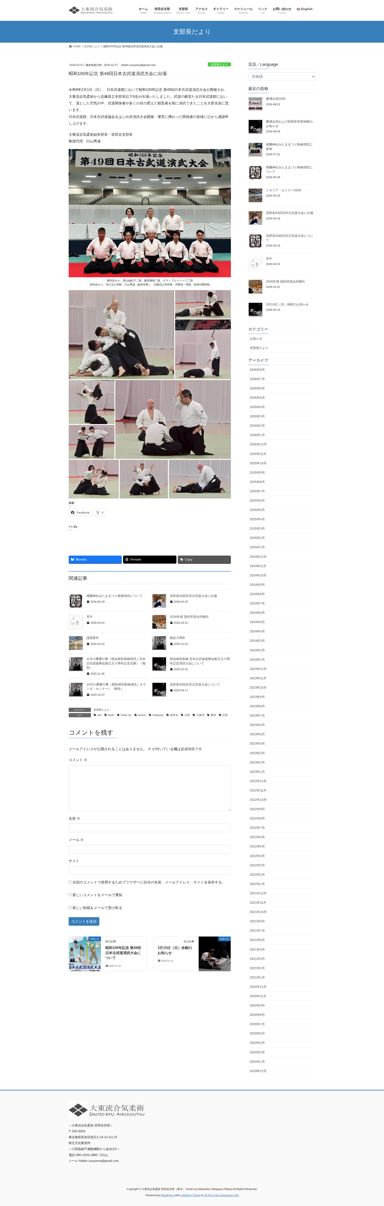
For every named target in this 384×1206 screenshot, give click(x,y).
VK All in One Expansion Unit (221, 1195)
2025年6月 (257, 500)
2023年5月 (257, 734)
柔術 (213, 715)
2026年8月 (257, 369)
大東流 (200, 715)
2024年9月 (257, 584)
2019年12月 (258, 1071)
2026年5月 (257, 397)
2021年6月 (257, 940)
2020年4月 (257, 1043)
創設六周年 (177, 638)
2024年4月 (257, 631)
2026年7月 (257, 379)
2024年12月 (258, 556)
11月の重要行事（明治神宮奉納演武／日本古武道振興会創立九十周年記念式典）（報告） (116, 663)
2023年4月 (257, 743)
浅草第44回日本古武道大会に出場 (193, 596)
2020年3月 (257, 1052)
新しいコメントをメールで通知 (97, 895)
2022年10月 (258, 799)
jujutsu (142, 715)
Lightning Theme (190, 1195)
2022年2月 (257, 874)
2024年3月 (257, 640)
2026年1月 (257, 435)
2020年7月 (257, 1024)
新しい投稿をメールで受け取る (97, 908)
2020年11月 (258, 996)
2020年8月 (257, 1015)
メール (76, 840)
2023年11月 (258, 678)
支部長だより (219, 64)
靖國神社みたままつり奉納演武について (114, 596)
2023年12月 (258, 669)
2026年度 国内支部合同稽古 (189, 616)
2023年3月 (257, 753)
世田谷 (174, 715)
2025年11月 (258, 454)
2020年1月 (257, 1061)
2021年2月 (257, 968)
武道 (225, 715)
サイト (74, 861)
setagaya (158, 715)
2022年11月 (258, 790)
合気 (187, 715)
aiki (99, 715)
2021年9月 (257, 921)
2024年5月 (257, 622)
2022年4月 (257, 856)
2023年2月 (257, 762)
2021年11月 (258, 902)
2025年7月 (257, 491)
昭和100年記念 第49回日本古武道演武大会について (123, 953)
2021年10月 (258, 912)
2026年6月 (257, 388)
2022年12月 (258, 781)
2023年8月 (257, 706)
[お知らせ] (85, 953)
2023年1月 (257, 771)
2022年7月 (257, 827)
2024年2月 (257, 650)
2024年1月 (257, 659)
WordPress (167, 1195)
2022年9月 (257, 809)
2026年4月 (257, 407)
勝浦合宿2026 (276, 98)
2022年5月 (257, 846)
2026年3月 (257, 416)
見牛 (89, 616)
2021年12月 (258, 893)
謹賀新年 (92, 638)
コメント (78, 760)
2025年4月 (257, 519)
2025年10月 (258, 463)
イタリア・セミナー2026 (283, 190)
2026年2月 (257, 425)
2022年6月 (257, 837)
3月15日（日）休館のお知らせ (287, 304)
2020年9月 (257, 1005)
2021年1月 (257, 977)
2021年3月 (257, 959)
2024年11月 (258, 566)
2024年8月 (257, 594)
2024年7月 (257, 603)
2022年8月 (257, 818)
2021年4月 (257, 949)
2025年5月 (257, 510)
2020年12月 (258, 987)
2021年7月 (257, 930)
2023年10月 (258, 687)
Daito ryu (126, 715)
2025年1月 (257, 547)
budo (111, 715)
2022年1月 (257, 884)
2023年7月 (257, 715)
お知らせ (256, 338)
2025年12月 (258, 444)
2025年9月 (257, 472)
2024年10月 (258, 575)
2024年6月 (257, 612)
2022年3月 (257, 865)
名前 (74, 818)
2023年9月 (257, 697)
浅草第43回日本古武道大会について (195, 684)
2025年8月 (257, 482)
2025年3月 (257, 528)
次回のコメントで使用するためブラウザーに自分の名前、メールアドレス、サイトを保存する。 (148, 882)
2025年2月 (257, 538)
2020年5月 (257, 1033)
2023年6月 (257, 725)
